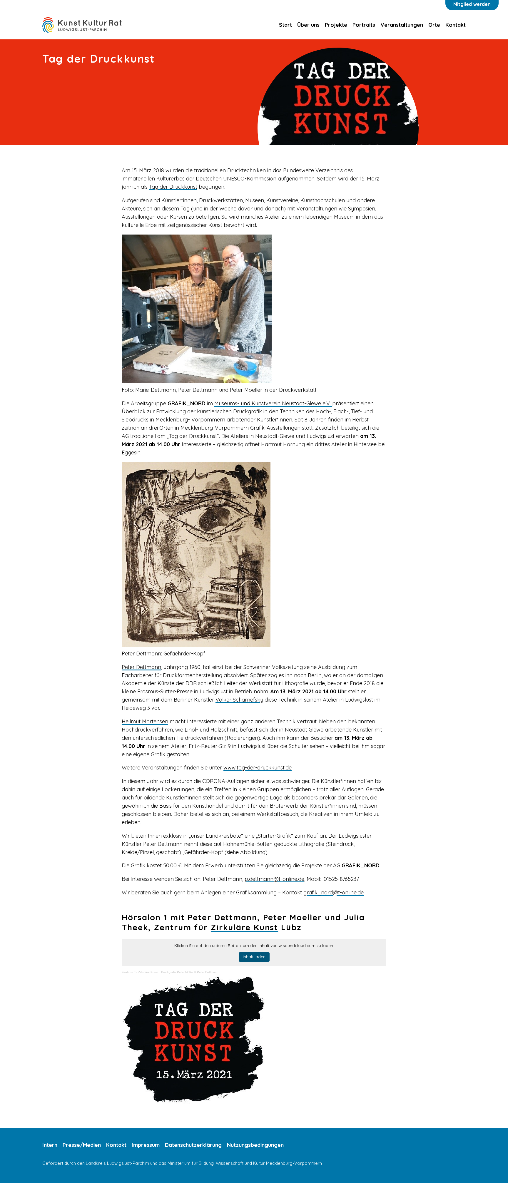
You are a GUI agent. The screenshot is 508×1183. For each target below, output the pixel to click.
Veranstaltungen (401, 24)
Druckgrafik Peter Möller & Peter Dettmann (189, 972)
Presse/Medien (82, 1145)
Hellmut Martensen (145, 721)
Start (285, 24)
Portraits (363, 24)
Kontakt (455, 24)
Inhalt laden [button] (254, 956)
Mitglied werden (472, 4)
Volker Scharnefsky (239, 699)
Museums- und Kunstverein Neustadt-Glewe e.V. (273, 403)
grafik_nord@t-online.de (333, 892)
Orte (434, 24)
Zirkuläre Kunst (244, 927)
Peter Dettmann (141, 667)
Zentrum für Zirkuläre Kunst (140, 972)
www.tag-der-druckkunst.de (257, 767)
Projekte (336, 24)
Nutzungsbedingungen (255, 1145)
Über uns (308, 24)
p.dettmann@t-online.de (274, 879)
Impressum (146, 1145)
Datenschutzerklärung (193, 1145)
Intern (49, 1145)
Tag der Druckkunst (173, 186)
